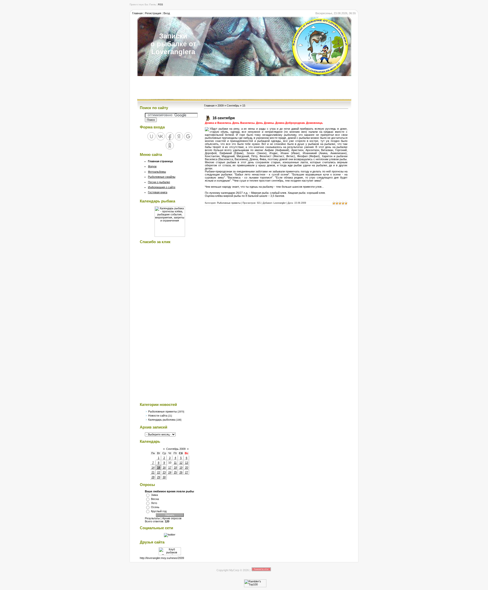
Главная (137, 13)
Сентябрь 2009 (176, 448)
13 (186, 462)
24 (169, 472)
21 (153, 472)
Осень (155, 507)
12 (180, 462)
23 (164, 472)
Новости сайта (157, 415)
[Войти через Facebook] (170, 136)
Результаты (152, 518)
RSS (160, 4)
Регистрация (153, 13)
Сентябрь (233, 105)
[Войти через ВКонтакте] (161, 136)
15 (158, 467)
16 (164, 467)
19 (180, 467)
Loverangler (279, 203)
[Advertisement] (244, 87)
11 (175, 462)
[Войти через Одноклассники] (170, 145)
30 (164, 477)
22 (158, 472)
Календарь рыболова (161, 419)
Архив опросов (171, 518)
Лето (154, 503)
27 (186, 472)
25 (175, 472)
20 (186, 467)
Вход (166, 13)
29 (158, 477)
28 (153, 477)
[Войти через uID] (151, 136)
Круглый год (158, 511)
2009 (221, 105)
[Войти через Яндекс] (179, 136)
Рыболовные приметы (162, 411)
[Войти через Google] (188, 136)
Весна (155, 498)
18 (175, 467)
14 (153, 467)
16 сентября (223, 118)
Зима (154, 494)
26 (180, 472)
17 (169, 467)
